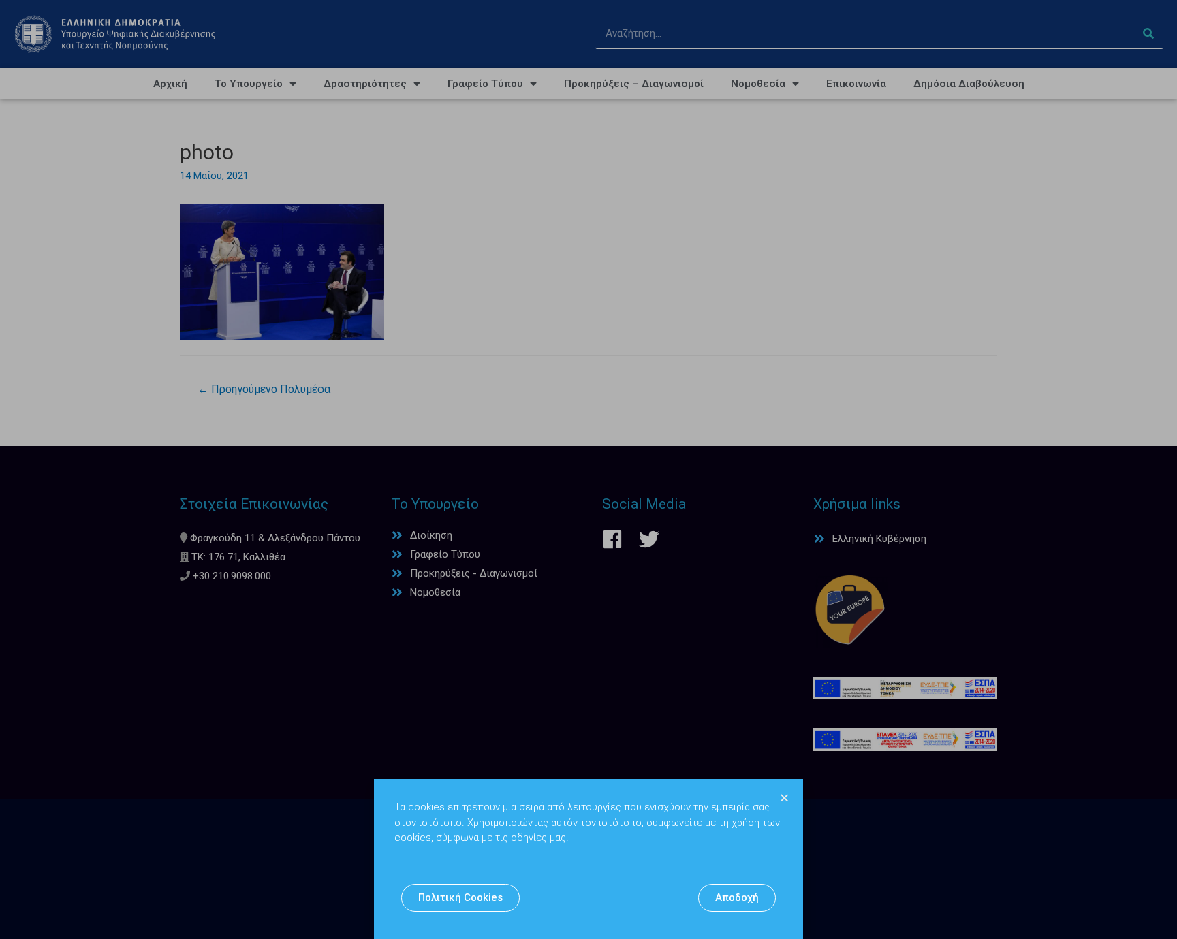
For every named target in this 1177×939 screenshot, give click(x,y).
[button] (460, 898)
